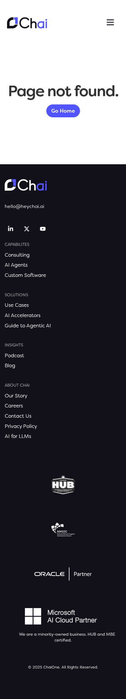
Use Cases (17, 305)
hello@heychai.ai (24, 206)
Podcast (14, 355)
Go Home (63, 110)
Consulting (17, 255)
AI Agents (16, 265)
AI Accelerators (22, 315)
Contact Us (18, 416)
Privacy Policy (21, 426)
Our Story (16, 395)
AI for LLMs (18, 436)
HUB (92, 634)
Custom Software (25, 275)
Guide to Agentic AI (28, 325)
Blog (10, 365)
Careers (14, 405)
